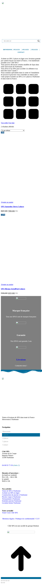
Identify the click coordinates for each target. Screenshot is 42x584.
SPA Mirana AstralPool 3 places (13, 289)
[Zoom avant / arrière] (8, 580)
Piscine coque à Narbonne (11, 497)
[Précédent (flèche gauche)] (2, 582)
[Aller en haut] (21, 578)
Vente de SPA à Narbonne (11, 491)
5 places (34, 49)
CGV (38, 519)
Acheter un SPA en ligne (10, 493)
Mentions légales (8, 519)
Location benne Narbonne (11, 503)
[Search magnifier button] (38, 41)
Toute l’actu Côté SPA (10, 513)
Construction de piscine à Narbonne (14, 495)
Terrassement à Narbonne (11, 499)
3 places (16, 49)
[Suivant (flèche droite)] (4, 582)
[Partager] (4, 580)
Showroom (7, 49)
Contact (21, 52)
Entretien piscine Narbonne (11, 501)
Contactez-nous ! (21, 366)
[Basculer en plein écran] (6, 580)
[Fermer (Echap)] (2, 580)
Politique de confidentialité (25, 519)
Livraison (21, 359)
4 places (25, 49)
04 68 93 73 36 (7, 465)
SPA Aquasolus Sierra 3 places (12, 207)
